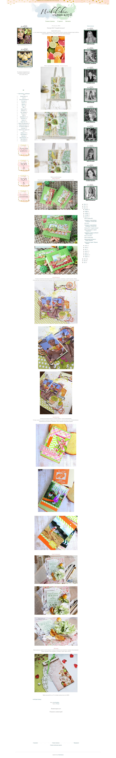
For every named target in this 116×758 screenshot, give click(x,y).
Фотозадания (23, 134)
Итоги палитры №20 (89, 237)
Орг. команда (23, 112)
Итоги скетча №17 (88, 235)
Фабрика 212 (23, 132)
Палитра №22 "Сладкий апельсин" (92, 228)
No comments (23, 140)
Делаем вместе (23, 96)
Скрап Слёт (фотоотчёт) (23, 123)
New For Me (23, 139)
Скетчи (23, 120)
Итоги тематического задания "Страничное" (90, 230)
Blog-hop (23, 136)
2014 (85, 260)
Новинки (23, 110)
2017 (85, 206)
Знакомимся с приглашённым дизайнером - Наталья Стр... (91, 225)
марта (86, 253)
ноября (86, 211)
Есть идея (23, 101)
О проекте (60, 21)
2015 (85, 259)
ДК (23, 98)
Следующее (35, 742)
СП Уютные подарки (23, 126)
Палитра (57, 703)
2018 (85, 204)
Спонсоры (23, 128)
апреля (86, 251)
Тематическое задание (23, 129)
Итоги (23, 106)
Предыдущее (76, 742)
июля (86, 245)
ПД (23, 115)
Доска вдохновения (23, 99)
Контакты (68, 21)
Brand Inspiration (23, 137)
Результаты (23, 118)
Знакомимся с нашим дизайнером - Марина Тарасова (92, 233)
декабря (86, 209)
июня (86, 247)
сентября (87, 215)
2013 (85, 262)
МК (23, 107)
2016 (85, 208)
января (86, 256)
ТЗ (23, 131)
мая (85, 249)
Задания (23, 102)
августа (86, 216)
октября (86, 213)
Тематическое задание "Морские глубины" (91, 243)
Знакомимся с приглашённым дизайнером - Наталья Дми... (91, 221)
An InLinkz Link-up (37, 699)
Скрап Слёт (23, 121)
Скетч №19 (87, 223)
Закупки (23, 104)
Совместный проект (23, 125)
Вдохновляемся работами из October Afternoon (90, 240)
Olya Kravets (60, 754)
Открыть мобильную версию (56, 745)
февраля (86, 254)
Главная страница (50, 21)
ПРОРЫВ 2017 (23, 117)
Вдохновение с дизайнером (24, 93)
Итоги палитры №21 (89, 218)
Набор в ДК (23, 109)
